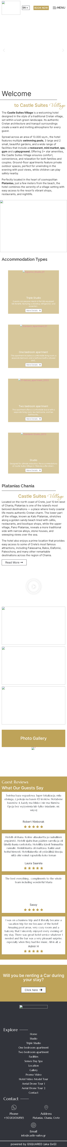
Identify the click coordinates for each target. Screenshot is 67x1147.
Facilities (33, 1056)
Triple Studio (33, 1043)
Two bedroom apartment (33, 1052)
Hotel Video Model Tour (33, 1079)
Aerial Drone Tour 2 (33, 1088)
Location (33, 1065)
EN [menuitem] (24, 7)
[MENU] (55, 8)
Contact (33, 1092)
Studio (33, 1038)
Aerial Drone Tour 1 (33, 1083)
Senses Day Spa (33, 1061)
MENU (61, 7)
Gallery (34, 1070)
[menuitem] (26, 8)
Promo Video (34, 1074)
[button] (4, 50)
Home (33, 1034)
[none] (26, 8)
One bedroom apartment (34, 1047)
